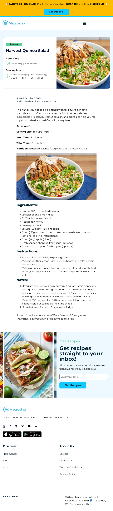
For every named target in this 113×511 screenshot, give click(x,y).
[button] (84, 23)
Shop (6, 467)
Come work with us (80, 504)
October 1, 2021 (33, 98)
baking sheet (42, 293)
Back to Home (10, 496)
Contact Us (66, 460)
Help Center (10, 453)
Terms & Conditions (70, 467)
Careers (63, 453)
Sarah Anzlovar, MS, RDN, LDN (40, 101)
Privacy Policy (67, 474)
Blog (5, 460)
